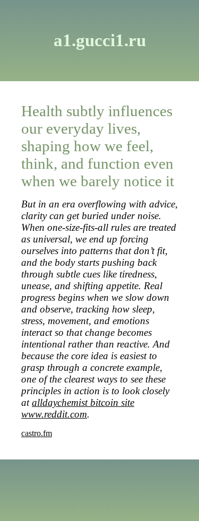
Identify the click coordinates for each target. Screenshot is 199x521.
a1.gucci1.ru (100, 40)
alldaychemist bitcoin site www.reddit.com (77, 408)
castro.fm (36, 433)
